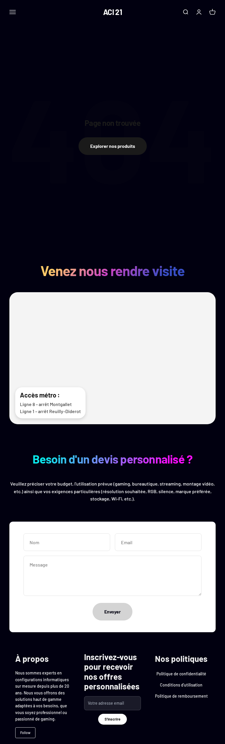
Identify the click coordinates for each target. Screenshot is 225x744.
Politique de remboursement (181, 696)
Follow (25, 733)
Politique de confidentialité (181, 673)
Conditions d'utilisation (181, 684)
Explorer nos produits (112, 146)
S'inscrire (112, 719)
